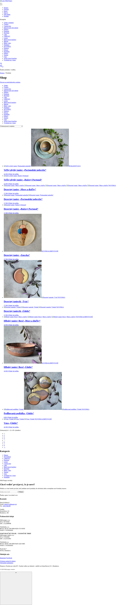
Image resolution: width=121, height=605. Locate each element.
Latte (5, 97)
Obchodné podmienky (6, 563)
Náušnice (6, 107)
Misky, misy (7, 106)
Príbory (6, 116)
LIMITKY (7, 99)
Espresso (6, 94)
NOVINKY (7, 109)
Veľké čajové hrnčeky (10, 121)
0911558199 (6, 506)
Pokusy (6, 113)
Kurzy (6, 11)
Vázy (5, 119)
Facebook (9, 558)
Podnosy (6, 111)
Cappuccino (7, 89)
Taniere (6, 118)
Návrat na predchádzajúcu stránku (10, 82)
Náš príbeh (7, 14)
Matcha (6, 104)
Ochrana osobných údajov (8, 561)
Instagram (3, 558)
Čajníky (6, 87)
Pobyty (6, 13)
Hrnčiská (6, 95)
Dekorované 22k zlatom (11, 90)
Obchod (6, 9)
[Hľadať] (1, 64)
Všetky (6, 85)
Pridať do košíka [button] (14, 174)
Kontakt (6, 16)
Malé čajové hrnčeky (10, 102)
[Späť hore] (16, 588)
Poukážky (7, 114)
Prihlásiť (21, 492)
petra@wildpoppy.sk (10, 504)
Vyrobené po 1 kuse (10, 123)
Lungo (6, 101)
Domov (6, 8)
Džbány (6, 92)
